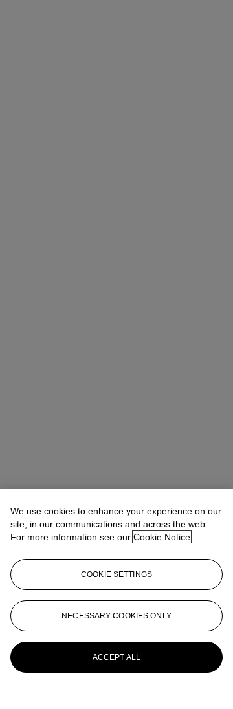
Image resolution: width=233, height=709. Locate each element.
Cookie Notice (161, 537)
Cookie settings (116, 574)
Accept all (116, 657)
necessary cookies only (116, 615)
